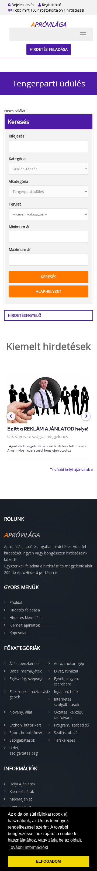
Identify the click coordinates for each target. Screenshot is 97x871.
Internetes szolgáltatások (66, 702)
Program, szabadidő (71, 725)
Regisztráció (51, 4)
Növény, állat (20, 712)
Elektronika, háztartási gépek (28, 694)
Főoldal (15, 602)
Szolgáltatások (22, 740)
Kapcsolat (18, 632)
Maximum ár (20, 249)
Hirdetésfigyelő (24, 315)
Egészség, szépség (25, 678)
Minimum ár (19, 226)
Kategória (17, 158)
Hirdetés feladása (49, 49)
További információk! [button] (28, 847)
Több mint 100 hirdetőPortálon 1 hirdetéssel (48, 10)
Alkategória (18, 181)
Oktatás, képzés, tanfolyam (68, 714)
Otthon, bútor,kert (25, 725)
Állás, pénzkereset (25, 663)
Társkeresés (64, 740)
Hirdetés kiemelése (26, 617)
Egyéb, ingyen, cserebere (66, 681)
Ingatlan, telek (66, 691)
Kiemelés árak (21, 791)
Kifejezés (17, 136)
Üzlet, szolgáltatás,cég (23, 750)
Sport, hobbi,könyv (25, 732)
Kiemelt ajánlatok (24, 625)
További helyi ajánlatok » (71, 469)
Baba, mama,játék (25, 671)
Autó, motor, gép (69, 663)
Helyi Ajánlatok (22, 783)
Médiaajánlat (20, 799)
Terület (15, 204)
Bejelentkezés (22, 4)
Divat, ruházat (66, 671)
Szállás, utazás (66, 732)
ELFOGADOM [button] (48, 861)
